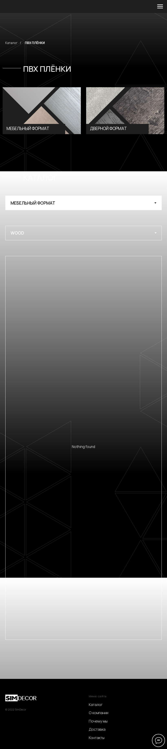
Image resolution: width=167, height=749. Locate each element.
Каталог (11, 43)
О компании (98, 712)
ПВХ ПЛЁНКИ (35, 43)
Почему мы (98, 721)
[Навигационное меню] (160, 6)
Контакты (96, 737)
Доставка (97, 729)
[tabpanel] (83, 241)
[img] (42, 110)
